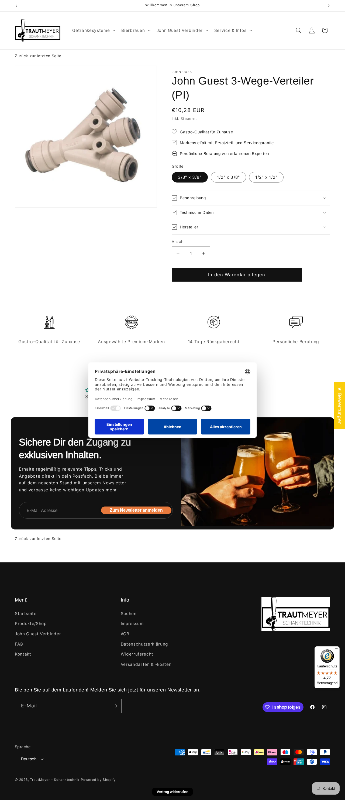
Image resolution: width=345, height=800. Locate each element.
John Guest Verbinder (38, 633)
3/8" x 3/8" (190, 177)
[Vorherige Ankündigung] (16, 5)
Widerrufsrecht (137, 654)
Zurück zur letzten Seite (38, 55)
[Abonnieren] (114, 706)
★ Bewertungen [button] (340, 405)
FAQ (19, 644)
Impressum (132, 623)
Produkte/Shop (31, 623)
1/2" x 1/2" (266, 177)
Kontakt (23, 654)
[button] (93, 30)
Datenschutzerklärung (144, 644)
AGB (125, 633)
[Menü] (336, 649)
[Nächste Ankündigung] (329, 5)
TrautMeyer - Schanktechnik (55, 780)
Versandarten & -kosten (146, 664)
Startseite (26, 613)
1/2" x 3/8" (228, 177)
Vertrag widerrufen (172, 791)
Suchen (129, 613)
